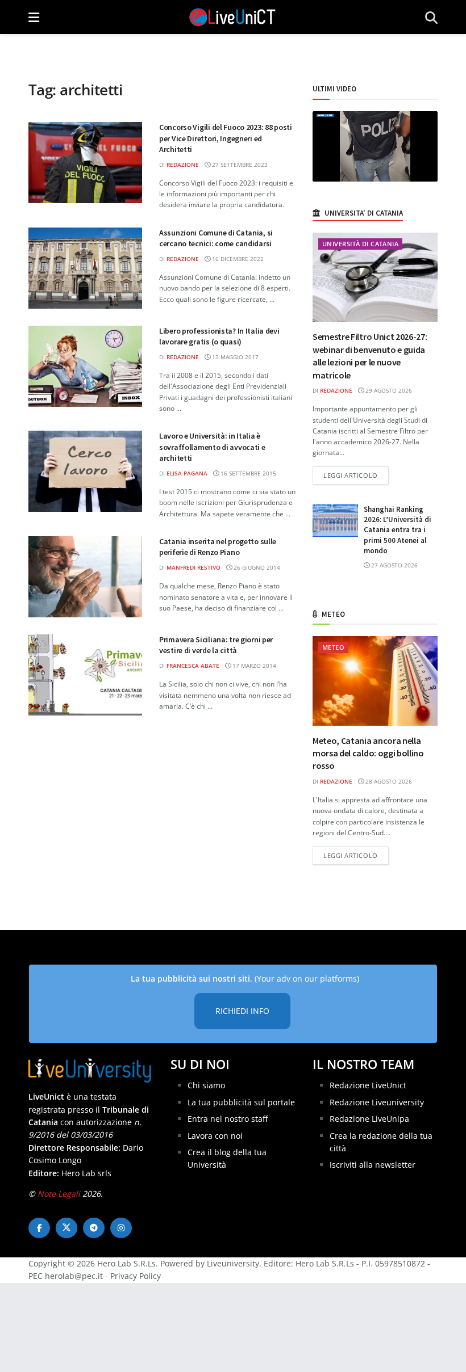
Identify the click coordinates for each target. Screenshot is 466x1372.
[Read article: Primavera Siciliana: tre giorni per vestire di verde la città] (85, 675)
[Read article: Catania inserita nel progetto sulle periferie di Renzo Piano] (85, 576)
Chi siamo (206, 1085)
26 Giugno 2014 (256, 567)
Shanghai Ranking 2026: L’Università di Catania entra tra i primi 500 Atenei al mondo (397, 529)
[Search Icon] (431, 17)
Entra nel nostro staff (228, 1118)
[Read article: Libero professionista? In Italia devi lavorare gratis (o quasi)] (85, 366)
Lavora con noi (215, 1135)
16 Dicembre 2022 (237, 259)
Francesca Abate (193, 666)
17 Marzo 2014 (253, 666)
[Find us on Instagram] (121, 1228)
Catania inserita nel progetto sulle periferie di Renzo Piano (217, 547)
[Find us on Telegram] (94, 1228)
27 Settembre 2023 (239, 165)
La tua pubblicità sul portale (241, 1102)
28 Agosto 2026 (388, 781)
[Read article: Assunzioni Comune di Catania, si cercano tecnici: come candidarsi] (85, 268)
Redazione (183, 165)
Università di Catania (360, 243)
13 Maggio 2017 (234, 357)
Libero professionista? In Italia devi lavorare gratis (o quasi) (219, 336)
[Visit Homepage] (232, 17)
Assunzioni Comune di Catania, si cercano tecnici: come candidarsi (216, 238)
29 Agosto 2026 (388, 390)
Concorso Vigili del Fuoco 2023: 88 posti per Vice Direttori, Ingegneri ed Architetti (225, 138)
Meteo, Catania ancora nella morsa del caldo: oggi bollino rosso (368, 753)
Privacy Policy (135, 1275)
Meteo (333, 647)
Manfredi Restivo (193, 567)
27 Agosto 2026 (393, 565)
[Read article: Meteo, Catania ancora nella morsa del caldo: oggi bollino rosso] (375, 680)
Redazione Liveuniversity (377, 1102)
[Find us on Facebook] (39, 1228)
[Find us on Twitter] (66, 1228)
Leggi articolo (356, 474)
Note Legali (59, 1193)
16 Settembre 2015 (247, 473)
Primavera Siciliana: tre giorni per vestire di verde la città (216, 645)
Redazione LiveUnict (368, 1085)
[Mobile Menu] (33, 17)
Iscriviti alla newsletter (372, 1164)
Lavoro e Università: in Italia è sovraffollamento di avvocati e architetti (212, 447)
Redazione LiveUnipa (369, 1118)
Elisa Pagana (187, 473)
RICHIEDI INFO (242, 1010)
